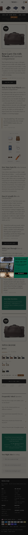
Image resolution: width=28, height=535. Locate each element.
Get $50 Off (21, 273)
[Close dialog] (26, 258)
